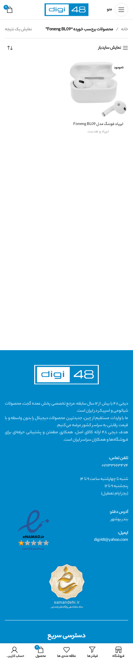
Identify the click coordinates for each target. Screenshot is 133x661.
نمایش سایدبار (109, 48)
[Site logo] (66, 9)
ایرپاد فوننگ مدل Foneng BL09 (98, 124)
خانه (124, 29)
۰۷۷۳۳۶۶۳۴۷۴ (115, 465)
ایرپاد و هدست (98, 132)
